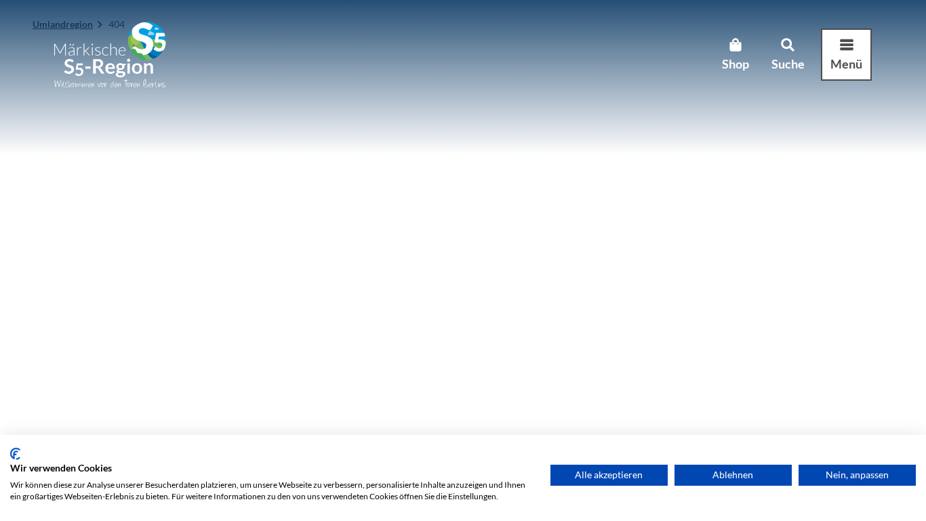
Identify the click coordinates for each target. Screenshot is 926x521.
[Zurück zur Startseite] (110, 55)
